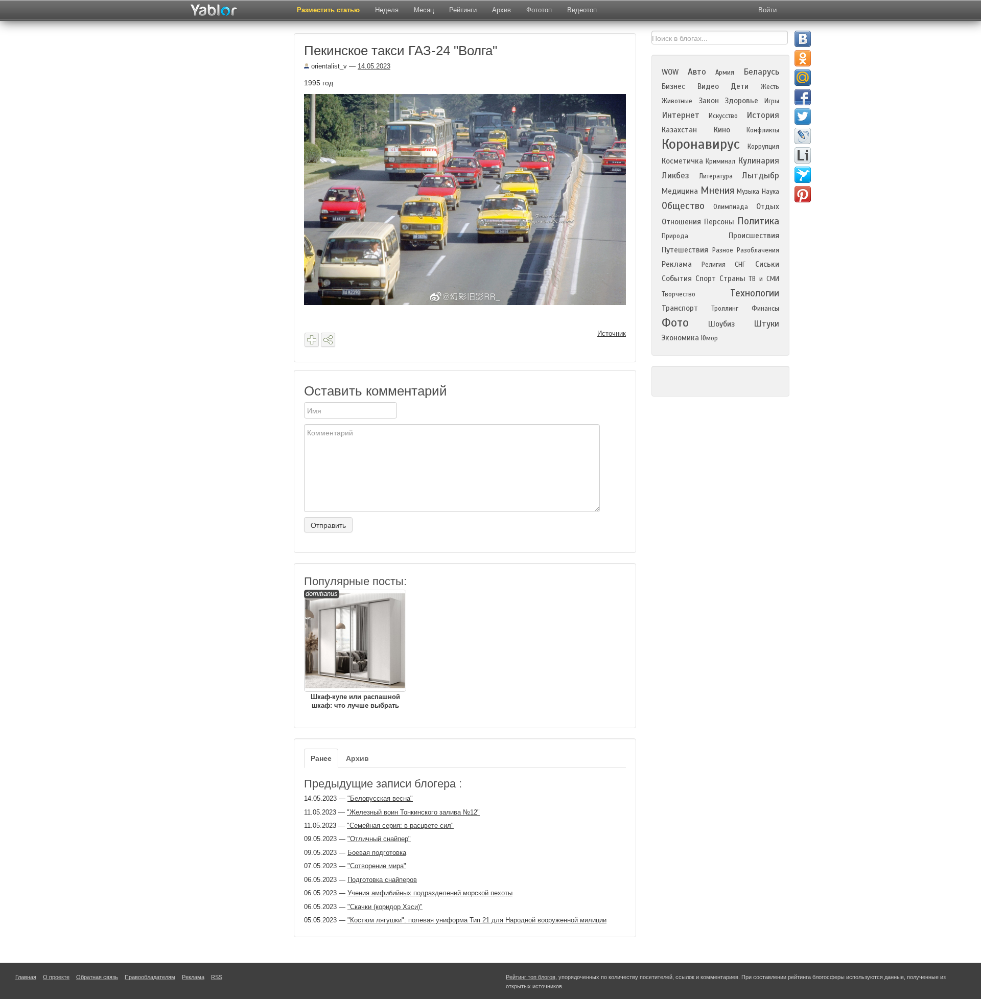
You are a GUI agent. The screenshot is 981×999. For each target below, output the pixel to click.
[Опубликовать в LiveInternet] (803, 155)
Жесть (770, 87)
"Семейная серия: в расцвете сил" (400, 825)
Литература (716, 176)
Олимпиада (730, 207)
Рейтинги (463, 10)
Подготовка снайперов (382, 880)
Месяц (424, 10)
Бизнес (673, 86)
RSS (216, 977)
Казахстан (679, 129)
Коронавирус (701, 144)
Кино (722, 129)
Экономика (680, 337)
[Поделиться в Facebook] (803, 97)
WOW (670, 72)
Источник (611, 333)
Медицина (680, 191)
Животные (677, 101)
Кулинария (758, 160)
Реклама (677, 264)
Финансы (765, 309)
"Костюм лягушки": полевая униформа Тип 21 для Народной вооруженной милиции (476, 920)
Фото (675, 322)
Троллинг (724, 309)
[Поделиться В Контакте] (803, 39)
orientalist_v (328, 66)
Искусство (723, 116)
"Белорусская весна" (380, 798)
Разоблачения (758, 250)
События (677, 278)
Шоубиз (721, 324)
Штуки (766, 323)
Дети (740, 86)
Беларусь (761, 71)
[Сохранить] (312, 340)
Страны (732, 278)
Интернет (680, 115)
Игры (771, 101)
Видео (708, 86)
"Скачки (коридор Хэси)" (385, 907)
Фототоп (539, 10)
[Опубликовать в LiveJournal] (803, 136)
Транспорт (680, 308)
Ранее (321, 758)
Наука (770, 192)
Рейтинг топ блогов (530, 977)
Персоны (719, 221)
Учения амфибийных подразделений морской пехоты (429, 893)
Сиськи (767, 264)
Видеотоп (582, 10)
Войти (767, 10)
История (762, 115)
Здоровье (741, 100)
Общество (683, 206)
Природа (675, 236)
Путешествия (685, 249)
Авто (697, 71)
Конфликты (762, 130)
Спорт (705, 278)
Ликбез (675, 175)
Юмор (709, 338)
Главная (25, 977)
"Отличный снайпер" (379, 839)
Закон (708, 100)
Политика (758, 221)
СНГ (740, 265)
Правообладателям (150, 977)
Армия (724, 72)
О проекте (56, 977)
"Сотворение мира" (376, 866)
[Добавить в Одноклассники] (803, 58)
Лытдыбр (760, 175)
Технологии (754, 293)
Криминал (720, 161)
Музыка (748, 192)
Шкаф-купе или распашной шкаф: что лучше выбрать (353, 649)
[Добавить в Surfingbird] (803, 175)
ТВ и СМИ (764, 279)
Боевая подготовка (376, 852)
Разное (722, 250)
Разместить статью (328, 10)
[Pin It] (803, 194)
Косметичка (682, 161)
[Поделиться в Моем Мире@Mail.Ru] (803, 77)
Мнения (717, 190)
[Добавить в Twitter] (803, 116)
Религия (714, 265)
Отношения (681, 221)
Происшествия (754, 235)
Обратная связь (97, 977)
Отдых (767, 206)
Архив (501, 10)
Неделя (387, 10)
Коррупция (763, 147)
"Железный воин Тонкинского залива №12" (413, 812)
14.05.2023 (374, 66)
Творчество (678, 294)
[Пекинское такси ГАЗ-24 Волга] (469, 199)
